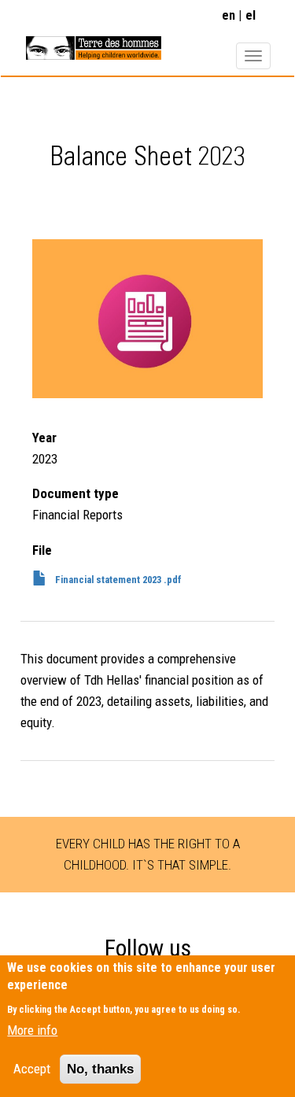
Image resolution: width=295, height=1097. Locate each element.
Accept (31, 1069)
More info (32, 1030)
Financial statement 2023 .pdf (118, 579)
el (250, 15)
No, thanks (100, 1069)
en (228, 15)
